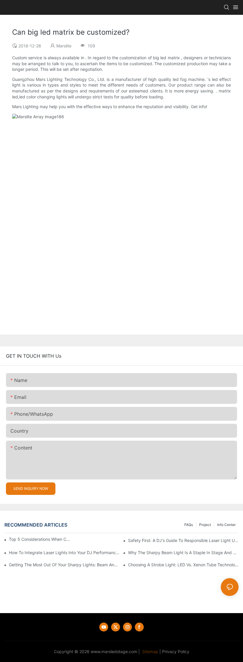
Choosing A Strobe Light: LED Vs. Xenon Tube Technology (183, 564)
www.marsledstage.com (114, 651)
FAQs (188, 524)
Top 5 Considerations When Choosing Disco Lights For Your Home (39, 539)
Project (205, 524)
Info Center (226, 524)
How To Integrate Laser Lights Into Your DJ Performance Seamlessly (64, 552)
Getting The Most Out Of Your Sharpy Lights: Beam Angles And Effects (64, 564)
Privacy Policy (175, 651)
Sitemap (149, 651)
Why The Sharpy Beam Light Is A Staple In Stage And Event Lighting (183, 552)
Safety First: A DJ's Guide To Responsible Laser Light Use (183, 540)
